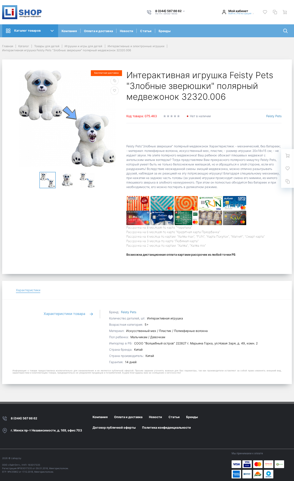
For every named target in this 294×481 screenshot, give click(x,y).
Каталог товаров (27, 30)
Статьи (146, 31)
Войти (231, 13)
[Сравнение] (274, 12)
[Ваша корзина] (284, 12)
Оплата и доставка (98, 31)
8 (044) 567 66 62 (24, 418)
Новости (126, 31)
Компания (69, 31)
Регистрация (244, 13)
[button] (170, 11)
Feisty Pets (274, 116)
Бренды (164, 31)
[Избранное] (265, 12)
